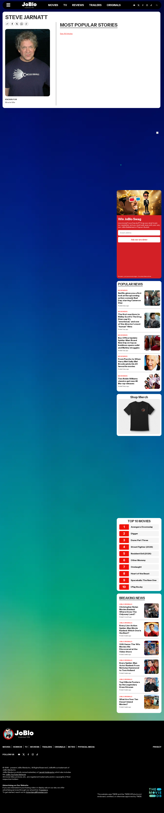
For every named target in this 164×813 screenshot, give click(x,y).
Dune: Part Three (139, 540)
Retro (71, 747)
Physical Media (86, 747)
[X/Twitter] (24, 754)
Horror (17, 747)
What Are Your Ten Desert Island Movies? (128, 701)
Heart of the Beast (140, 573)
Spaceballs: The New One (143, 580)
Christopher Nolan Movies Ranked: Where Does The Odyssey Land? (128, 611)
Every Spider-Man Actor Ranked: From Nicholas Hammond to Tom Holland (129, 667)
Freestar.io (43, 790)
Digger (134, 533)
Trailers (47, 747)
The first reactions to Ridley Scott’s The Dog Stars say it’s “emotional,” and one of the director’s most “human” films (129, 320)
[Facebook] (28, 754)
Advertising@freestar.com (37, 792)
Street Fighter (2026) (142, 547)
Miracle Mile (10, 102)
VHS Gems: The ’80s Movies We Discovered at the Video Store (129, 648)
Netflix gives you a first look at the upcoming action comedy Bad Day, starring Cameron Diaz (129, 298)
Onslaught (136, 567)
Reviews (34, 747)
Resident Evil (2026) (141, 553)
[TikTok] (151, 5)
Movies (6, 747)
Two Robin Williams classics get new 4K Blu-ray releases (128, 381)
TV (26, 747)
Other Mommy (138, 560)
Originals (60, 747)
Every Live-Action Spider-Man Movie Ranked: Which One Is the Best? (130, 629)
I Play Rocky (137, 587)
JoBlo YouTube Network (16, 774)
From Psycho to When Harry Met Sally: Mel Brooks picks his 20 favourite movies (129, 363)
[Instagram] (33, 754)
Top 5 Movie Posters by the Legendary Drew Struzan (129, 684)
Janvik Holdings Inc (47, 772)
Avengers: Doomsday (142, 527)
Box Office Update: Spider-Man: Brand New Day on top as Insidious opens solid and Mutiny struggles (129, 343)
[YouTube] (19, 754)
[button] (8, 5)
